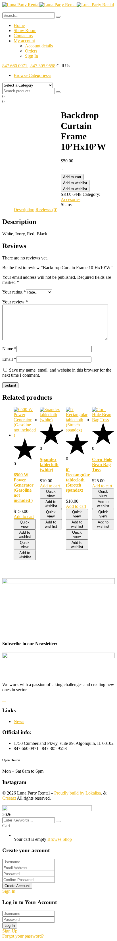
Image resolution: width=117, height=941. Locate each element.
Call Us (63, 65)
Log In (10, 925)
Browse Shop (59, 839)
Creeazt (9, 798)
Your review (15, 301)
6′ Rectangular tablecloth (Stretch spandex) (78, 479)
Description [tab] (24, 209)
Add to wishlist (75, 183)
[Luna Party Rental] (20, 4)
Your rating (14, 292)
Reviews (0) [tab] (46, 209)
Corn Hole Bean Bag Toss (102, 464)
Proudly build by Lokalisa (77, 793)
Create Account (17, 886)
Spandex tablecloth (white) (49, 464)
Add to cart (72, 177)
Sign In (8, 891)
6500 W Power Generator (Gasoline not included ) (24, 487)
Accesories (70, 199)
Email (9, 359)
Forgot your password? (23, 936)
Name (9, 348)
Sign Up (9, 931)
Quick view (25, 524)
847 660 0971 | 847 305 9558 (28, 65)
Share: (66, 204)
